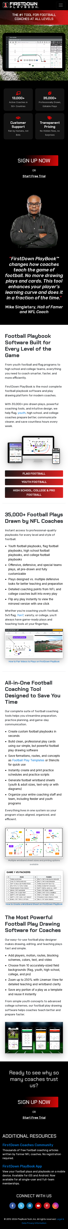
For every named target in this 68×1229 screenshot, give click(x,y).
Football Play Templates (28, 760)
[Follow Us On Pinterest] (47, 1204)
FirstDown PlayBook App (22, 1166)
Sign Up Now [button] (34, 160)
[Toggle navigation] (60, 5)
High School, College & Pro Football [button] (34, 492)
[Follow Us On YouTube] (38, 1204)
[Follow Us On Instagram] (55, 1204)
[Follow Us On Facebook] (12, 1204)
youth (22, 412)
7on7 (20, 615)
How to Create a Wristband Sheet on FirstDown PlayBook (34, 904)
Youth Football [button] (34, 482)
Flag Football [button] (34, 473)
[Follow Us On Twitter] (21, 1204)
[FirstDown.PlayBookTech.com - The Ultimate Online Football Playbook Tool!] (21, 5)
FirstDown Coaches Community (27, 1145)
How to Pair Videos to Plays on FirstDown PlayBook (34, 661)
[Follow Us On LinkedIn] (29, 1204)
